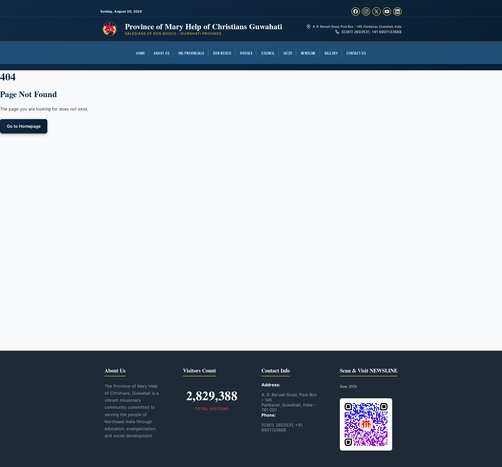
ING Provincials (191, 53)
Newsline (308, 53)
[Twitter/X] (376, 11)
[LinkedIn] (397, 11)
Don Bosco (222, 53)
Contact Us (356, 53)
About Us (161, 53)
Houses (246, 53)
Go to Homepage (24, 126)
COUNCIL (268, 53)
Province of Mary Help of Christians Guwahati (203, 26)
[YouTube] (387, 11)
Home (140, 53)
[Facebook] (355, 11)
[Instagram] (366, 11)
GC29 (288, 53)
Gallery (331, 53)
